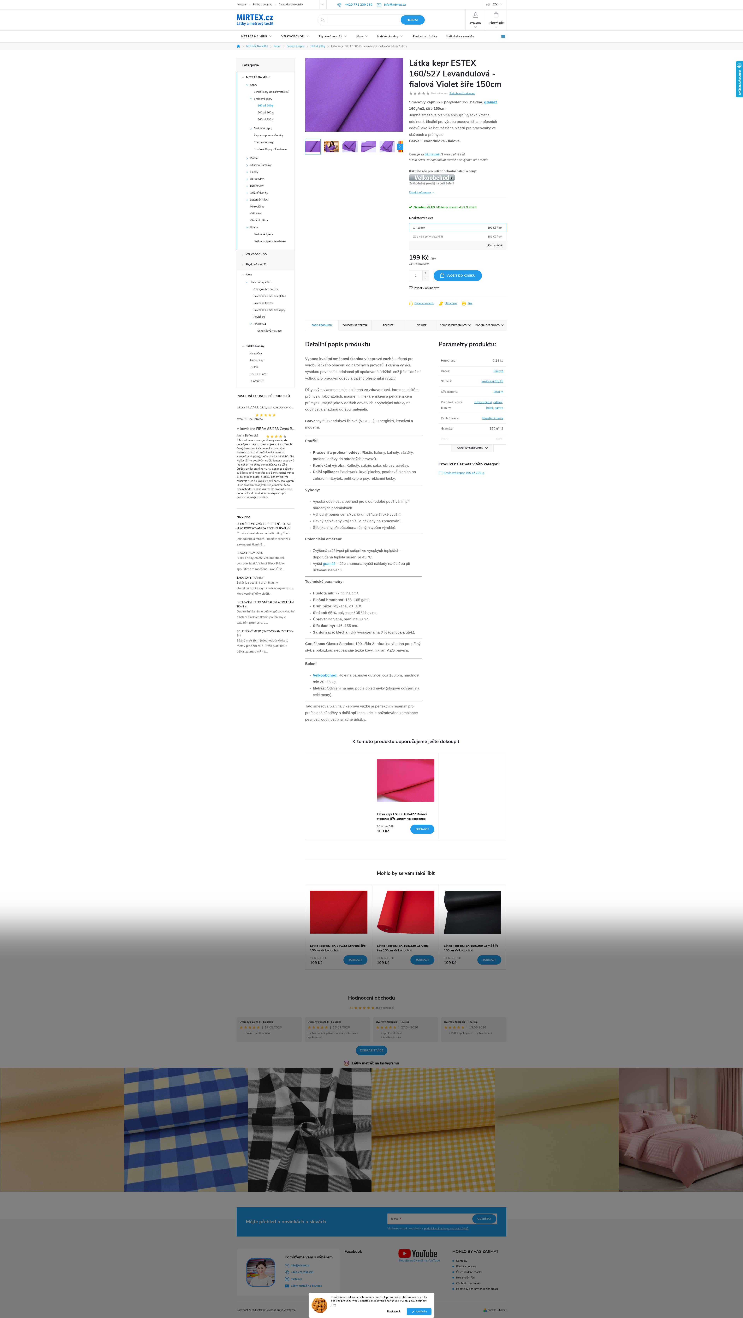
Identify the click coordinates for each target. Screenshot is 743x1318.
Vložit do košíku (461, 276)
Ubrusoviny (257, 179)
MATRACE (259, 324)
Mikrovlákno (257, 206)
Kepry (253, 85)
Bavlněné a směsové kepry (269, 310)
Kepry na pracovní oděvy (268, 135)
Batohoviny (257, 186)
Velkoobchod (324, 675)
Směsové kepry (263, 99)
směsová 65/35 (492, 381)
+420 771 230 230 (302, 1272)
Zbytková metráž (256, 264)
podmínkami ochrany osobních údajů (446, 1228)
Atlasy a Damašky (260, 165)
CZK (495, 4)
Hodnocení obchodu (371, 998)
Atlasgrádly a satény (265, 289)
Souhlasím (421, 1311)
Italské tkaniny (255, 346)
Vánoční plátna (259, 220)
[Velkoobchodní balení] (432, 179)
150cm (498, 392)
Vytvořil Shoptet (497, 1310)
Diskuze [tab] (421, 325)
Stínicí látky (256, 360)
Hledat (413, 20)
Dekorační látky (259, 200)
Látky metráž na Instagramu (375, 1063)
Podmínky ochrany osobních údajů (477, 1289)
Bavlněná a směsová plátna (269, 296)
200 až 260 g (266, 112)
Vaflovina (255, 213)
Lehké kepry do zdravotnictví (271, 92)
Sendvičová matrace (269, 331)
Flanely (254, 172)
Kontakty (242, 4)
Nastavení (393, 1311)
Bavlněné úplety (263, 234)
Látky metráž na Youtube (306, 1286)
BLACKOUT (257, 381)
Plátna (254, 158)
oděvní (497, 402)
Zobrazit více (371, 1050)
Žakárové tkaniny (250, 578)
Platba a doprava (262, 4)
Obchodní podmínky (468, 1283)
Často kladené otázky (291, 4)
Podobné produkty (487, 325)
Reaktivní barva (492, 418)
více (333, 1304)
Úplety (254, 227)
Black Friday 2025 (260, 282)
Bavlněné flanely (263, 303)
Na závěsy (256, 353)
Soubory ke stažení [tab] (355, 325)
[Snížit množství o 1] (425, 278)
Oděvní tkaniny (259, 193)
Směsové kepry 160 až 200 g (464, 473)
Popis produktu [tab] (322, 325)
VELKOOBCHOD (256, 254)
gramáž (490, 102)
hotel (489, 408)
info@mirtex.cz (300, 1265)
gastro (499, 408)
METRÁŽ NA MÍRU (258, 77)
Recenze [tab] (388, 325)
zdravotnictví (483, 402)
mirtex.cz (296, 1279)
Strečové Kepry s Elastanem (271, 149)
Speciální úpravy (263, 142)
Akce (249, 274)
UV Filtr (254, 367)
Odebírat (484, 1219)
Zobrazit (422, 829)
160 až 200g (265, 105)
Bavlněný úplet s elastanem (270, 241)
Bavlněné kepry (263, 128)
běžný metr (432, 154)
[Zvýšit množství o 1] (425, 273)
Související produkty (453, 325)
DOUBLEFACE (258, 374)
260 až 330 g (266, 119)
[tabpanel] (405, 796)
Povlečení (259, 317)
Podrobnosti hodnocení (462, 93)
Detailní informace (420, 192)
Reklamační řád (465, 1277)
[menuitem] (257, 37)
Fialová (498, 371)
